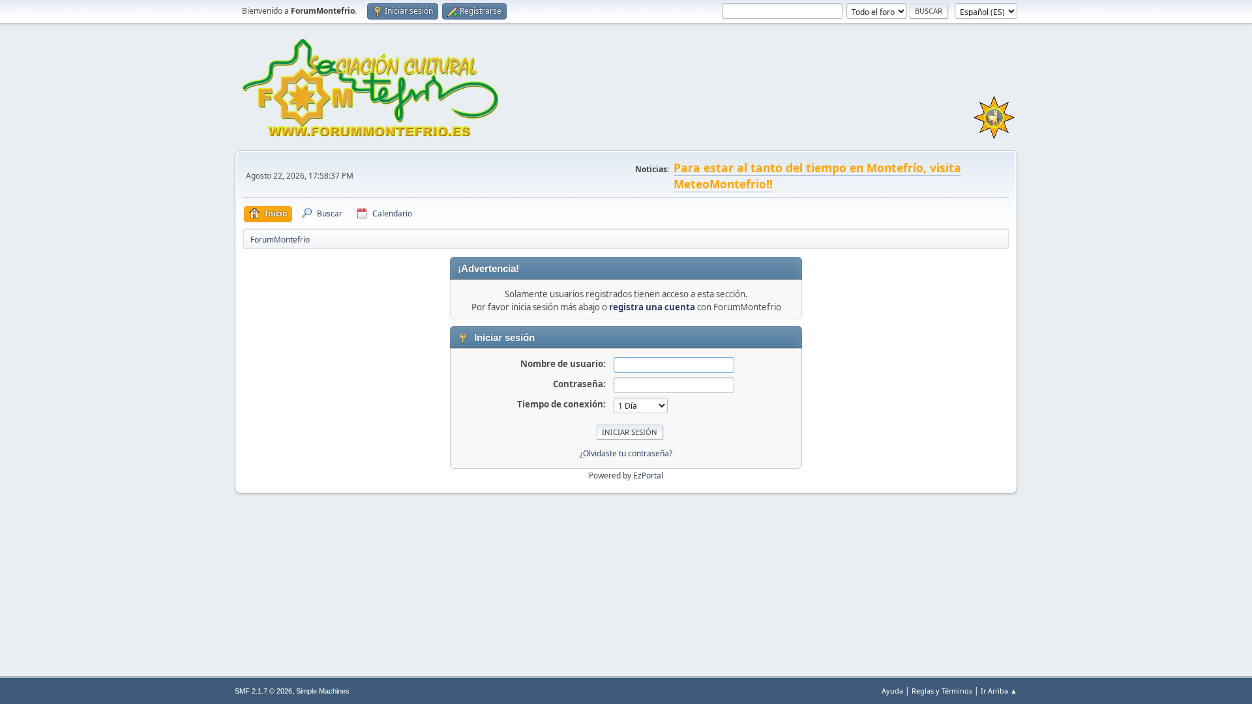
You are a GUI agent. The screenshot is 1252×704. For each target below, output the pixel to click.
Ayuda (892, 691)
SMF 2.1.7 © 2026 (263, 691)
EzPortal (648, 475)
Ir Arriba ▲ (999, 691)
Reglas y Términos (942, 691)
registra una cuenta (652, 307)
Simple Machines (323, 691)
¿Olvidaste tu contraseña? (626, 453)
